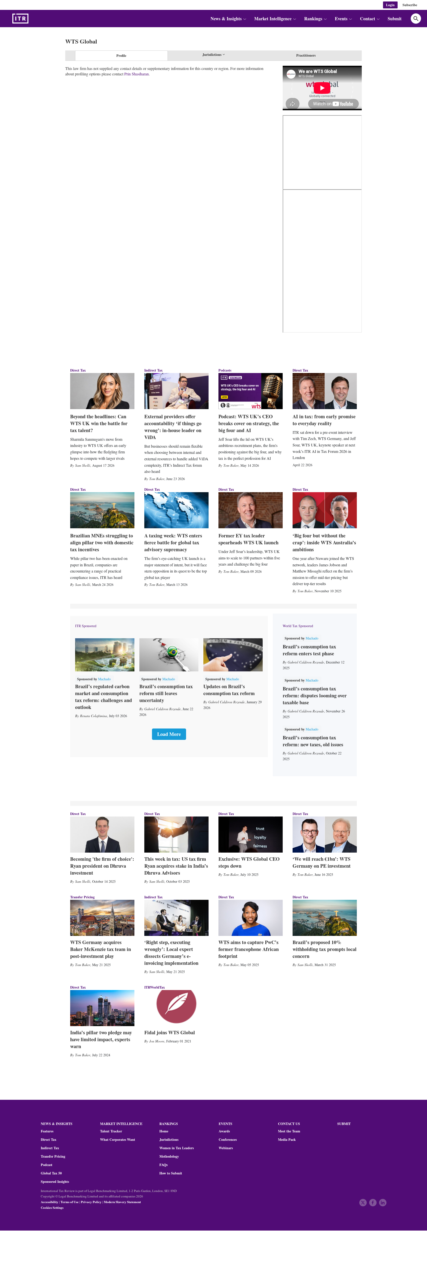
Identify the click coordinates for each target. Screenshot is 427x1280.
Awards (224, 1131)
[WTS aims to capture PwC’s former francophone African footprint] (250, 918)
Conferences (228, 1139)
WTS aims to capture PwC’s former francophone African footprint (248, 949)
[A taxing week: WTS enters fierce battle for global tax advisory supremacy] (176, 510)
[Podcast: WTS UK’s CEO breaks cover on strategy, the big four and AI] (250, 391)
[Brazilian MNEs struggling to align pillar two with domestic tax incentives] (102, 510)
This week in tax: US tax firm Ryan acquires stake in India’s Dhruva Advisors (176, 865)
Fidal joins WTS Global (169, 1032)
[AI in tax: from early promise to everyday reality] (325, 391)
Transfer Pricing (82, 897)
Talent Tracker (111, 1131)
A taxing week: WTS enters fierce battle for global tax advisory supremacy (173, 542)
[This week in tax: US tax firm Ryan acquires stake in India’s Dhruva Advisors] (176, 835)
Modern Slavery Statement (122, 1201)
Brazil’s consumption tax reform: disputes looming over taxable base (315, 695)
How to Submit (170, 1173)
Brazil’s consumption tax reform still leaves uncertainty (166, 693)
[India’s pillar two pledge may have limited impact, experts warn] (102, 1008)
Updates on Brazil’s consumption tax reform (229, 690)
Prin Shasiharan (136, 73)
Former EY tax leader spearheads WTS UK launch (248, 539)
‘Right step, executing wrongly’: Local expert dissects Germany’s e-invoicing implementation (171, 953)
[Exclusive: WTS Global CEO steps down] (250, 835)
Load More (169, 734)
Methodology (169, 1156)
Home (163, 1131)
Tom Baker (156, 478)
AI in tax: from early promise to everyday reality (324, 420)
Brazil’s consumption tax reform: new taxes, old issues (313, 741)
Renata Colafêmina (93, 715)
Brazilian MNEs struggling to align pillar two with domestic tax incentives (101, 542)
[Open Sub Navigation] (244, 18)
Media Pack (287, 1139)
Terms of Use (70, 1201)
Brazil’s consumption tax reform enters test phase (309, 650)
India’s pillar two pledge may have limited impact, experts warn (101, 1039)
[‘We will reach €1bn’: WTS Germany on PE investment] (325, 835)
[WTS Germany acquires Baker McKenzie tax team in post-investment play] (102, 918)
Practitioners (306, 55)
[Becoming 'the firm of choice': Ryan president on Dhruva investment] (102, 835)
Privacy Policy (91, 1201)
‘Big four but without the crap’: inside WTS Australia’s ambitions (324, 542)
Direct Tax (78, 370)
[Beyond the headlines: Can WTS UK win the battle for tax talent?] (102, 391)
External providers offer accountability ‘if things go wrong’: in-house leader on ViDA (172, 427)
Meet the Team (289, 1131)
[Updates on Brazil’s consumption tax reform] (233, 655)
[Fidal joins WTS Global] (176, 1008)
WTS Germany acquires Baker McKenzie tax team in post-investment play (100, 949)
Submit (395, 18)
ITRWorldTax (154, 987)
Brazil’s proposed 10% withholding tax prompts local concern (325, 949)
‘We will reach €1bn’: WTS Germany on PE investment (322, 862)
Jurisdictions (168, 1139)
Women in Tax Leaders (176, 1148)
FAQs (163, 1165)
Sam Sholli (82, 465)
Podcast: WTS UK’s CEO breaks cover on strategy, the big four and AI (248, 423)
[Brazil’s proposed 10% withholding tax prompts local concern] (325, 918)
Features (47, 1131)
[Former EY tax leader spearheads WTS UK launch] (250, 510)
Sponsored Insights (55, 1181)
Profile (121, 55)
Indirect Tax (153, 370)
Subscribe (410, 4)
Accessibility (49, 1201)
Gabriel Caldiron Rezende (162, 708)
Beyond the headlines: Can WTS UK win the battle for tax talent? (99, 423)
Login (390, 4)
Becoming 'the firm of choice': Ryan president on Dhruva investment (102, 865)
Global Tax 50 (51, 1173)
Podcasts (224, 370)
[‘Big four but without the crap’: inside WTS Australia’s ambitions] (325, 510)
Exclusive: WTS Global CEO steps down (249, 862)
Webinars (226, 1148)
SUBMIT (344, 1123)
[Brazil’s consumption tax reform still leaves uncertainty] (169, 655)
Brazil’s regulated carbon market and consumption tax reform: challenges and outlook (103, 697)
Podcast (46, 1165)
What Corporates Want (117, 1139)
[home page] (32, 18)
